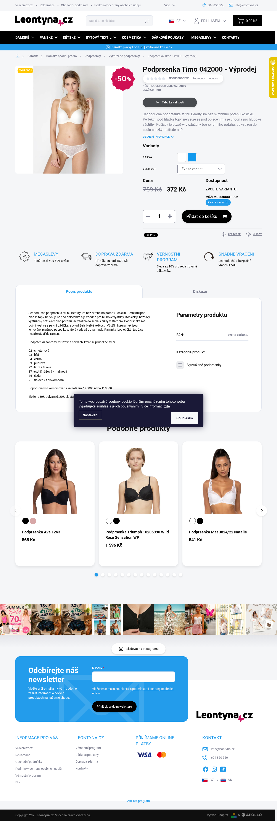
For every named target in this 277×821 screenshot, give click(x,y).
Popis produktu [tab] (79, 291)
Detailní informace (156, 136)
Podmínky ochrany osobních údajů (117, 5)
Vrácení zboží (24, 5)
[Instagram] (214, 768)
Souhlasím (184, 418)
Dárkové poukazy (87, 755)
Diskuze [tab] (200, 291)
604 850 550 (219, 757)
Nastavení (90, 415)
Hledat (147, 21)
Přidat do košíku (201, 216)
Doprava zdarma (87, 761)
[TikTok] (223, 768)
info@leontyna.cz (223, 749)
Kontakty (82, 768)
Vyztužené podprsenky (204, 365)
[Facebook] (205, 768)
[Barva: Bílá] (109, 521)
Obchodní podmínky (74, 5)
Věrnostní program (28, 775)
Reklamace (47, 5)
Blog (18, 782)
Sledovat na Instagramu (142, 648)
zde (167, 406)
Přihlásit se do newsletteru (114, 706)
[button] (96, 574)
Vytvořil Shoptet (217, 815)
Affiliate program (138, 801)
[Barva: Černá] (25, 521)
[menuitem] (25, 37)
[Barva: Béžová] (33, 521)
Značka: (152, 90)
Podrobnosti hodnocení (206, 78)
